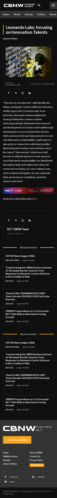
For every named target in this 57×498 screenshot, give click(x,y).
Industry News (10, 38)
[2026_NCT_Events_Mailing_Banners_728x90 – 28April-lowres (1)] (28, 190)
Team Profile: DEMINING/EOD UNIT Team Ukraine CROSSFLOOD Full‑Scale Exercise (27, 296)
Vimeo (12, 482)
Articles (9, 281)
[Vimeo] (5, 482)
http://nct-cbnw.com (15, 234)
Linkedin (40, 477)
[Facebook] (8, 93)
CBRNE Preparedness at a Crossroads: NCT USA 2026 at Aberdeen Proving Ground (27, 313)
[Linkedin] (29, 93)
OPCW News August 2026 (20, 255)
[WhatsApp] (22, 93)
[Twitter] (15, 93)
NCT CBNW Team (18, 229)
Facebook (13, 477)
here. (34, 198)
